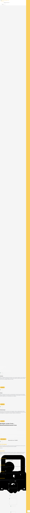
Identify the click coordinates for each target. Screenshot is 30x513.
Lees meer (2, 387)
